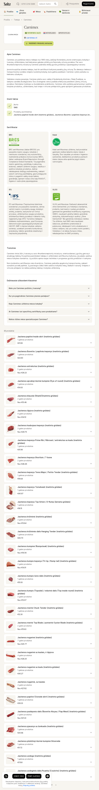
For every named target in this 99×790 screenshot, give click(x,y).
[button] (49, 288)
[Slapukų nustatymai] (6, 776)
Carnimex (28, 20)
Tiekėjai (17, 20)
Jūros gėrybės (21, 11)
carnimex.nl (31, 38)
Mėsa (37, 12)
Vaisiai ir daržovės (64, 11)
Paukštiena (49, 12)
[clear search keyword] (55, 4)
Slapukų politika (29, 785)
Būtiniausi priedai (84, 11)
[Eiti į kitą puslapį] (56, 785)
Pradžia (8, 12)
